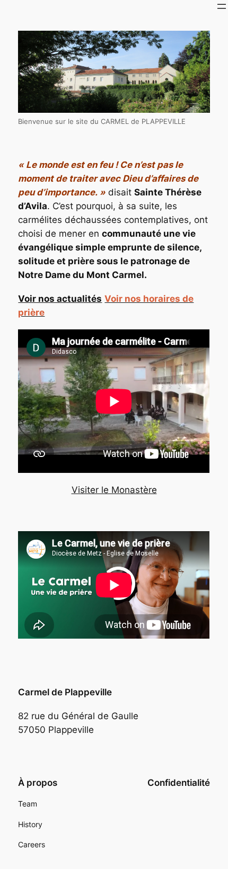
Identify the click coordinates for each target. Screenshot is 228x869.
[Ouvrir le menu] (221, 6)
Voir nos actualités (60, 298)
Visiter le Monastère (114, 490)
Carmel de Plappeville (65, 692)
